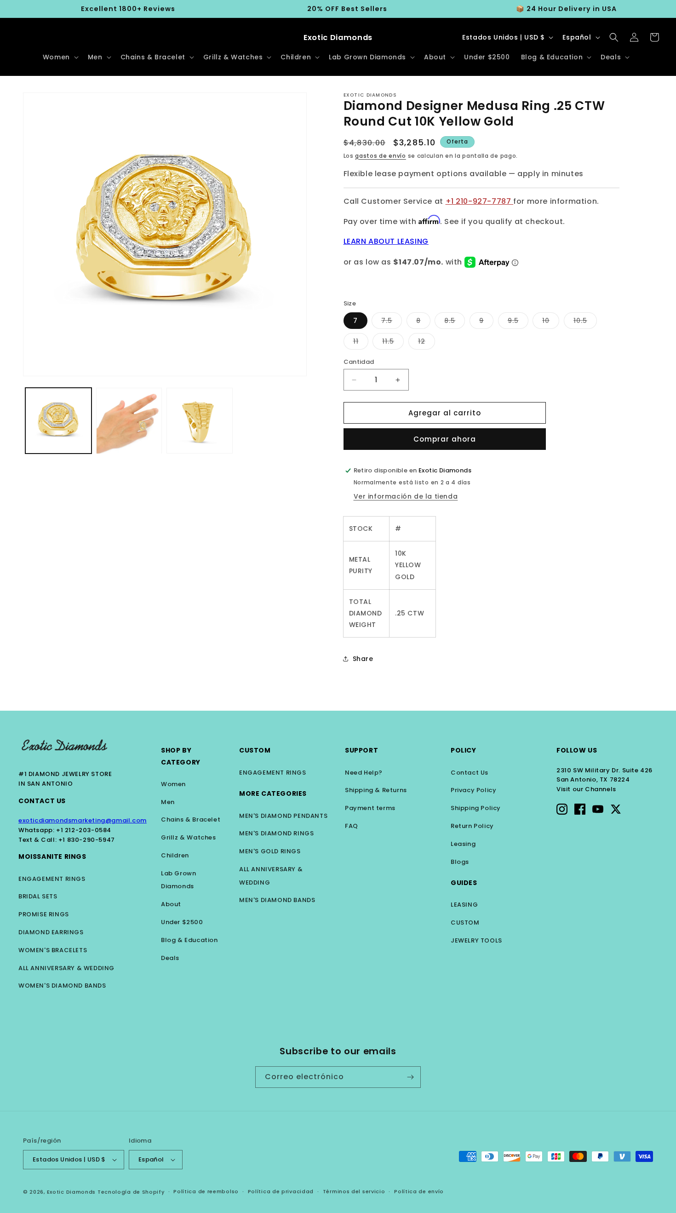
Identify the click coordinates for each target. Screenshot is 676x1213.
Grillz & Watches (188, 837)
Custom (255, 750)
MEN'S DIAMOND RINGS (276, 833)
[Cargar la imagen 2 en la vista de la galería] (129, 421)
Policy (463, 750)
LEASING (464, 904)
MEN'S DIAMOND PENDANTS (283, 815)
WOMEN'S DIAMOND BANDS (62, 985)
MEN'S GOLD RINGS (270, 851)
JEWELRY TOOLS (476, 940)
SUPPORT (361, 750)
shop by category (181, 756)
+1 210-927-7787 (480, 201)
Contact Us (42, 800)
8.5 (454, 322)
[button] (59, 57)
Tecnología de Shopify (131, 1192)
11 (360, 343)
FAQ (351, 826)
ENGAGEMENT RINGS (52, 878)
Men (168, 802)
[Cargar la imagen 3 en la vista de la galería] (199, 421)
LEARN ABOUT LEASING (386, 241)
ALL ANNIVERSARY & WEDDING (66, 968)
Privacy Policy (473, 790)
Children (175, 855)
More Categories (273, 793)
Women (173, 784)
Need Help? (364, 772)
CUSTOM (465, 922)
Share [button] (363, 658)
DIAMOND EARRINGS (51, 932)
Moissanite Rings (52, 856)
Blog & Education (189, 940)
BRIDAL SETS (37, 896)
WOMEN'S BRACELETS (52, 950)
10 (550, 322)
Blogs (460, 861)
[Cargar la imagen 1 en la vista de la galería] (58, 421)
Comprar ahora (444, 439)
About (171, 904)
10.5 (585, 322)
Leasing (463, 843)
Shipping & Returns (376, 790)
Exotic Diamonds (71, 1192)
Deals (170, 958)
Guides (464, 882)
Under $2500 (182, 922)
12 (426, 343)
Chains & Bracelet (190, 819)
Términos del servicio (354, 1192)
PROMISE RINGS (43, 914)
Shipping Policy (476, 808)
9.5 (518, 322)
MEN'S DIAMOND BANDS (277, 900)
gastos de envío (380, 156)
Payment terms (370, 808)
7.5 (391, 322)
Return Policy (472, 826)
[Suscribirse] (410, 1077)
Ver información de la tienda (406, 496)
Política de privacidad (281, 1192)
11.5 (393, 343)
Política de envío (419, 1192)
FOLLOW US (576, 750)
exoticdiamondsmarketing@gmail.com (82, 820)
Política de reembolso (206, 1192)
